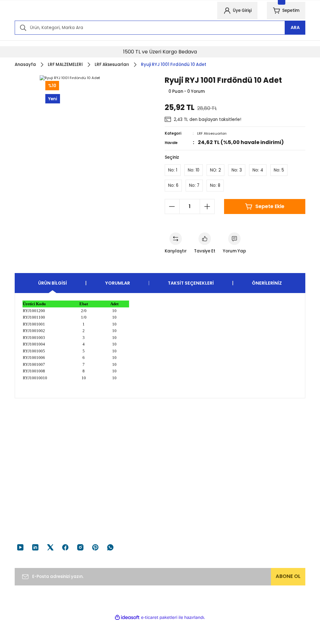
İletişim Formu (29, 522)
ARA (295, 27)
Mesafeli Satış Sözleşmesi (117, 501)
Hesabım (174, 501)
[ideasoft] (127, 617)
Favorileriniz (177, 522)
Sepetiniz (174, 532)
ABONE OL (288, 576)
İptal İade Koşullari (109, 522)
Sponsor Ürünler (256, 501)
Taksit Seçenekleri (191, 283)
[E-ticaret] (159, 617)
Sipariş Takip (178, 512)
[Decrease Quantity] (172, 206)
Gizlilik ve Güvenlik (108, 512)
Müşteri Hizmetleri (33, 501)
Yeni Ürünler (252, 532)
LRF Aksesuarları (212, 133)
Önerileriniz (267, 283)
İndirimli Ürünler (255, 522)
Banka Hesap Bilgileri (36, 512)
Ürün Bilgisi (52, 283)
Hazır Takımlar (254, 512)
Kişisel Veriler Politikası (113, 532)
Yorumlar (117, 283)
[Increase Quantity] (207, 206)
